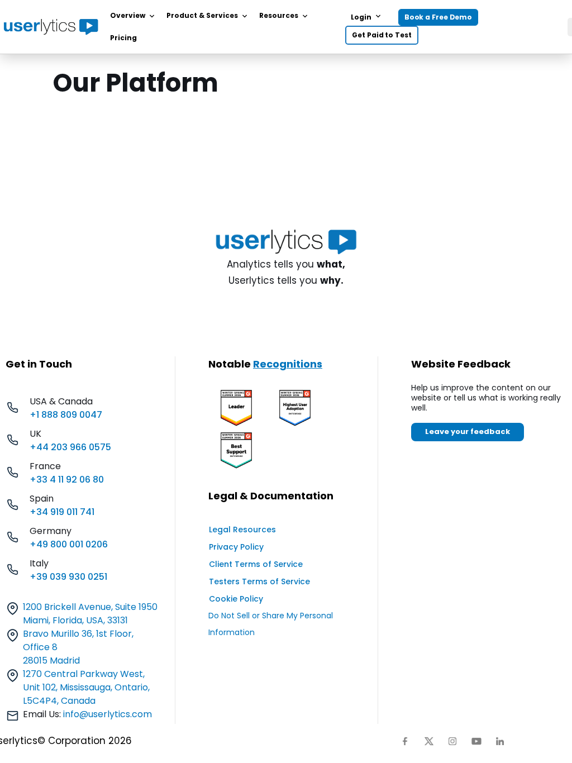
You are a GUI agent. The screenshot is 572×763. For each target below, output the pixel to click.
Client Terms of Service (256, 564)
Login (361, 17)
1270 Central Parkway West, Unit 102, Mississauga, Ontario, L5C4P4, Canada (86, 687)
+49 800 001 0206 (69, 544)
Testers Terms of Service (259, 581)
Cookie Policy (236, 598)
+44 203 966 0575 (70, 447)
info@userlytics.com (107, 714)
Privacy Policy (236, 546)
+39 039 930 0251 (68, 576)
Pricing (123, 37)
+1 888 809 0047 (66, 414)
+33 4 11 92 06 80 (67, 479)
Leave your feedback (467, 431)
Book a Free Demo (438, 17)
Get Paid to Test (381, 35)
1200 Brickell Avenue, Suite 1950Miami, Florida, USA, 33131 (90, 613)
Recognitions (287, 364)
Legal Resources (242, 529)
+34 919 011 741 (62, 512)
